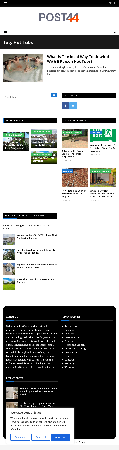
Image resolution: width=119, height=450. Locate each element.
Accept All (60, 437)
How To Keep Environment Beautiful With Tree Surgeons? (14, 143)
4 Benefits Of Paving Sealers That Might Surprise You (73, 153)
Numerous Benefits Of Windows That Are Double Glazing (44, 140)
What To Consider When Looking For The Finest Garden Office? (102, 193)
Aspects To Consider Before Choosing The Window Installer (37, 266)
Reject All (41, 437)
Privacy (82, 442)
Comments (38, 215)
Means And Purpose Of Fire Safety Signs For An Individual (102, 148)
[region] (40, 426)
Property (69, 363)
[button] (6, 3)
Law (67, 356)
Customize (20, 437)
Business (95, 132)
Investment (71, 352)
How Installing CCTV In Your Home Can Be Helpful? (74, 193)
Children (69, 333)
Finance (69, 341)
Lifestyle (69, 359)
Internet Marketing (75, 348)
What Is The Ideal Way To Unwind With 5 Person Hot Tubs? (78, 59)
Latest (23, 215)
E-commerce (72, 337)
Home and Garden (42, 132)
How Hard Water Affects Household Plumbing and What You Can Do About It (38, 391)
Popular (10, 215)
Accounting (71, 326)
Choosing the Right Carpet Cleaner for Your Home (27, 227)
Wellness (69, 367)
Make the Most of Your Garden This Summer (44, 158)
